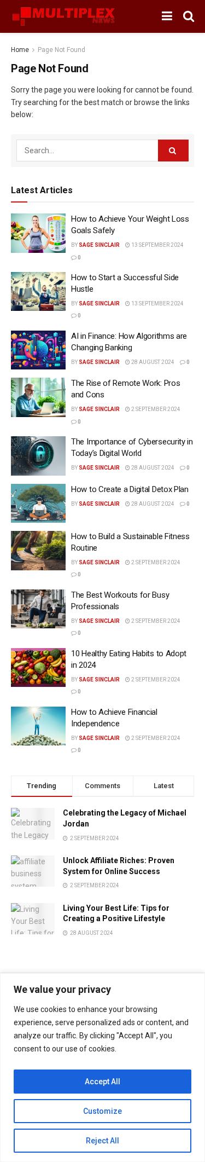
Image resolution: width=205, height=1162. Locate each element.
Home (20, 50)
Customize (102, 1111)
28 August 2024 (152, 362)
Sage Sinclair (99, 245)
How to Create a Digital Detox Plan (130, 489)
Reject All (102, 1140)
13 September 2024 (157, 245)
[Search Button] (173, 150)
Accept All (102, 1081)
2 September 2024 (155, 409)
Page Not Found (61, 50)
